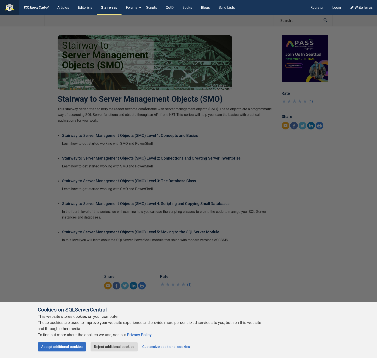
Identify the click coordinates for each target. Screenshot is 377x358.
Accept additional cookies (62, 347)
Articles (63, 7)
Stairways (109, 7)
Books (187, 7)
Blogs (205, 7)
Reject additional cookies (114, 347)
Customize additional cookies (166, 347)
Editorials (85, 7)
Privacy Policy (139, 334)
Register (317, 7)
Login (336, 7)
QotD (170, 7)
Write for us (364, 7)
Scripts (151, 7)
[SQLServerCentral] (9, 7)
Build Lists (227, 7)
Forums (131, 7)
